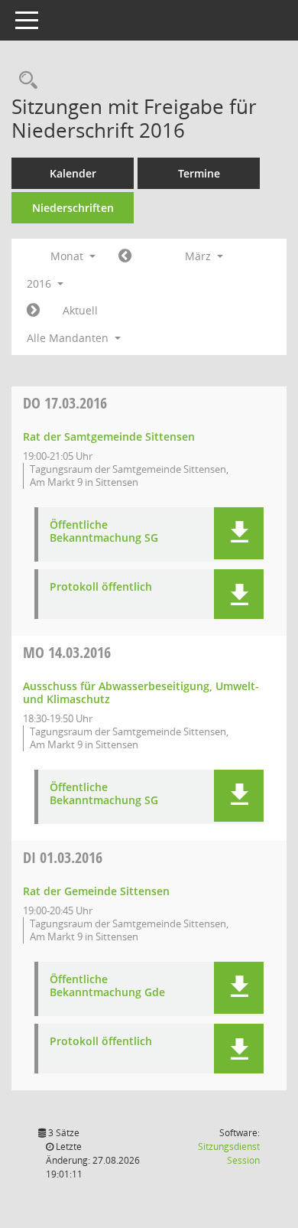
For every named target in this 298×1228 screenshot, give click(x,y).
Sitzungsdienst (229, 1153)
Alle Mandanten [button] (69, 338)
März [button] (199, 256)
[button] (239, 533)
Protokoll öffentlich (101, 587)
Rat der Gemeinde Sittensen (96, 891)
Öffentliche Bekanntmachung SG (104, 532)
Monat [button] (68, 256)
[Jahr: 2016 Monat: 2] (125, 256)
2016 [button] (40, 283)
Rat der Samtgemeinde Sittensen (109, 436)
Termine (199, 173)
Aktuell (80, 310)
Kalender (73, 173)
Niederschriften (73, 207)
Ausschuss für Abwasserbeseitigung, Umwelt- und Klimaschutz (141, 692)
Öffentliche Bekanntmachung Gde (107, 986)
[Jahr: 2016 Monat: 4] (33, 310)
